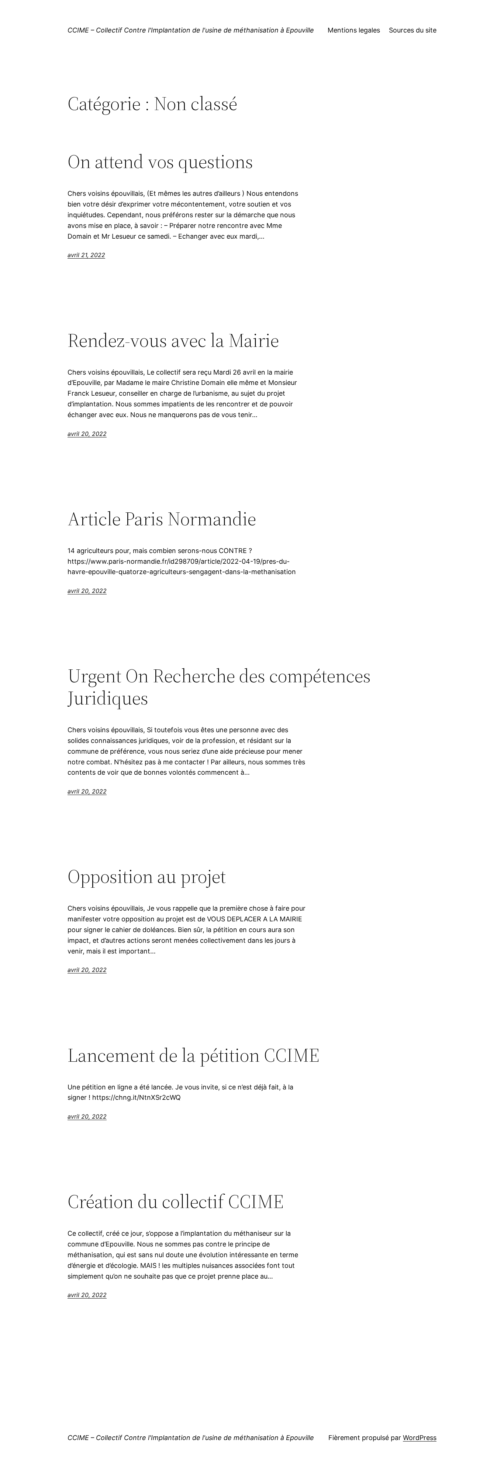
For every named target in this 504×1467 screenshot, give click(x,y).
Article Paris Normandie (162, 519)
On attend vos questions (160, 161)
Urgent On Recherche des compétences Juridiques (219, 687)
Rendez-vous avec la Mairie (173, 340)
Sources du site (412, 30)
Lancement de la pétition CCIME (194, 1055)
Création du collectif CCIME (176, 1201)
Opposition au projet (147, 876)
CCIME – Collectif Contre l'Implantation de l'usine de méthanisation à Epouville (191, 30)
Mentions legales (354, 30)
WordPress (419, 1438)
